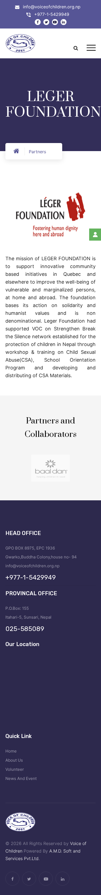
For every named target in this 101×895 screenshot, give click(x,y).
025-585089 (24, 629)
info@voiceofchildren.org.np (52, 6)
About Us (14, 760)
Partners (37, 151)
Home (11, 751)
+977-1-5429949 (51, 14)
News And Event (21, 778)
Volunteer (14, 769)
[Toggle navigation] (91, 48)
